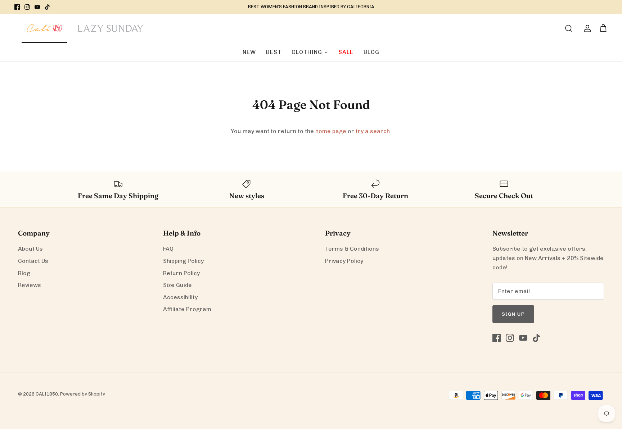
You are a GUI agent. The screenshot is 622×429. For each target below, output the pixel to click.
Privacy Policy (344, 260)
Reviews (29, 285)
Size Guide (177, 285)
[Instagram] (27, 7)
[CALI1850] (44, 32)
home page (330, 131)
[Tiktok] (47, 7)
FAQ (168, 248)
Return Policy (181, 273)
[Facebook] (17, 7)
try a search (373, 131)
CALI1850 (47, 394)
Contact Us (33, 260)
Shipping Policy (183, 260)
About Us (30, 248)
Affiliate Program (187, 309)
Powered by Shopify (82, 394)
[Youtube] (37, 7)
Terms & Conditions (352, 248)
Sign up (513, 314)
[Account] (586, 28)
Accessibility (180, 297)
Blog (24, 273)
